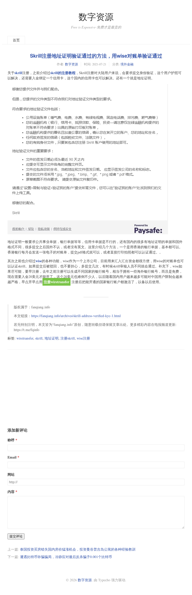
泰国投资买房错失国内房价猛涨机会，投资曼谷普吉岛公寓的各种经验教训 (78, 549)
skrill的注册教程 (63, 72)
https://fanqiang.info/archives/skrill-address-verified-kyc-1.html (76, 315)
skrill (18, 72)
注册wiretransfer (56, 281)
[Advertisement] (96, 384)
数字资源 (96, 16)
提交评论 (16, 536)
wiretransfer (24, 338)
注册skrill (67, 338)
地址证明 (51, 338)
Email (12, 457)
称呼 (11, 440)
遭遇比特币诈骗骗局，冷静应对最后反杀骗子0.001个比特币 (66, 556)
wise (39, 260)
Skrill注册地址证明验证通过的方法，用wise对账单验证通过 (96, 55)
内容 (11, 491)
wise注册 (83, 338)
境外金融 (127, 64)
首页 (16, 40)
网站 (11, 474)
